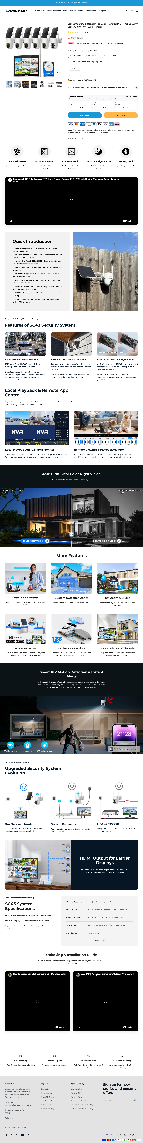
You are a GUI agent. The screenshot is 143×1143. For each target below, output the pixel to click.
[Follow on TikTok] (27, 1134)
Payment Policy (77, 1093)
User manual (46, 1093)
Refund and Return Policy (82, 1109)
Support (102, 11)
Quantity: (71, 68)
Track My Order (47, 1097)
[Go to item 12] (51, 84)
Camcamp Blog (47, 1109)
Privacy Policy (77, 1097)
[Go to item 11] (42, 84)
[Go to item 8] (17, 84)
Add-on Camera (76, 11)
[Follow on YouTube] (22, 1134)
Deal (65, 11)
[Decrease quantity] (71, 73)
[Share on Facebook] (75, 138)
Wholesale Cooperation (51, 1101)
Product (38, 11)
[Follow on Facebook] (6, 1134)
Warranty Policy (77, 1089)
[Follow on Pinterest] (17, 1134)
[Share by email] (86, 138)
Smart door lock (54, 11)
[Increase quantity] (79, 73)
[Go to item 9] (25, 84)
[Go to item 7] (9, 84)
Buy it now (121, 115)
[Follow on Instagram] (11, 1134)
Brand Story (46, 1105)
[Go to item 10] (34, 84)
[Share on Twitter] (79, 138)
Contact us (45, 1089)
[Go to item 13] (59, 84)
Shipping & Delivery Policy (82, 1105)
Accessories (91, 11)
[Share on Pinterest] (82, 138)
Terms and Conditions (80, 1101)
